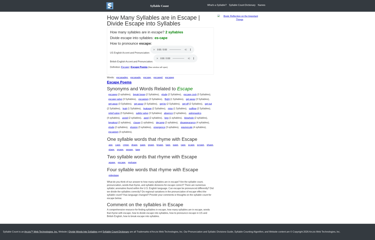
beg (166, 118)
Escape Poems (139, 67)
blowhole (189, 118)
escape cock (190, 94)
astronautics (195, 113)
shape (210, 145)
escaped (158, 77)
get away (190, 99)
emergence (159, 127)
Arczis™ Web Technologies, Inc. (41, 231)
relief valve (114, 113)
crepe (126, 145)
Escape (125, 67)
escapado (135, 77)
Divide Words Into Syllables (83, 231)
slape (111, 149)
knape (160, 145)
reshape (132, 162)
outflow (192, 108)
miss (170, 108)
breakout (112, 122)
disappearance (188, 122)
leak (125, 108)
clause (136, 122)
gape (142, 145)
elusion (134, 127)
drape (134, 145)
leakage (147, 108)
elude (164, 94)
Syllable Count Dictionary (242, 5)
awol (146, 118)
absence (168, 113)
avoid (125, 118)
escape (147, 77)
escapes (112, 94)
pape (175, 145)
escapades (122, 77)
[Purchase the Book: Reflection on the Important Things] (239, 18)
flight (167, 99)
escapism (143, 99)
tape (137, 149)
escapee (169, 77)
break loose (139, 94)
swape (129, 149)
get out (208, 104)
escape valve (115, 99)
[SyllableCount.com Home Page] (110, 5)
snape (120, 149)
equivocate (186, 127)
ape (110, 145)
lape (168, 145)
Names (261, 5)
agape (112, 162)
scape (191, 145)
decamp (160, 122)
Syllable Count (159, 5)
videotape (114, 175)
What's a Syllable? (217, 5)
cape (117, 145)
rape (183, 145)
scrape (200, 145)
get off (185, 104)
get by (163, 104)
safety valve (142, 113)
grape (151, 145)
